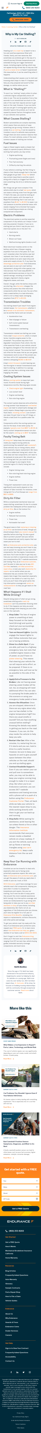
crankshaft (32, 445)
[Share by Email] (25, 42)
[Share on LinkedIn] (16, 42)
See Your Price (31, 3)
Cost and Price (9, 1041)
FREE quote (17, 928)
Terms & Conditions (20, 1424)
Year (4, 1181)
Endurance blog (28, 936)
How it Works (10, 1246)
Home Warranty (11, 1258)
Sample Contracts (12, 1288)
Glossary (8, 1284)
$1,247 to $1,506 (21, 202)
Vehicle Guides (11, 1301)
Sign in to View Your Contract (16, 1348)
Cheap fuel (26, 175)
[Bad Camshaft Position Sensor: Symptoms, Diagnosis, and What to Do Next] (20, 1123)
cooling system (15, 380)
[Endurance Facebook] (11, 1372)
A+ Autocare (19, 983)
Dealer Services (11, 1331)
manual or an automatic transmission (20, 310)
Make (5, 1187)
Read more (25, 990)
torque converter (18, 336)
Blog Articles (10, 1271)
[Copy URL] (30, 42)
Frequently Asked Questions (16, 1275)
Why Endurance (11, 1318)
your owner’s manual (26, 532)
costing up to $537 (21, 433)
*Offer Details (20, 1428)
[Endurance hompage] (20, 1223)
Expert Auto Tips (10, 1089)
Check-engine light (16, 388)
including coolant (19, 413)
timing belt (9, 440)
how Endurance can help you (18, 930)
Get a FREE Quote (20, 1208)
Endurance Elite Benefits (13, 915)
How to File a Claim (13, 1296)
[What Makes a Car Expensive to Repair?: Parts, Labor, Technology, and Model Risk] (20, 1027)
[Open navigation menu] (3, 8)
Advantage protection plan (14, 264)
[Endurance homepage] (13, 8)
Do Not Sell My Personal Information (20, 1420)
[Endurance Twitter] (23, 1372)
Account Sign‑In (16, 3)
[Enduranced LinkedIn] (17, 1372)
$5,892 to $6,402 (24, 360)
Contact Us (10, 1361)
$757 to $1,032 (20, 298)
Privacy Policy (20, 1413)
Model (5, 1193)
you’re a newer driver (12, 70)
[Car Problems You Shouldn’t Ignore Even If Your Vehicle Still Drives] (20, 1075)
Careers (8, 1335)
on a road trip (18, 51)
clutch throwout (14, 363)
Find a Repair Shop (12, 1292)
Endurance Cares (12, 1326)
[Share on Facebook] (11, 42)
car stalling (16, 130)
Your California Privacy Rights (20, 1416)
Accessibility (10, 1357)
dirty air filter (8, 509)
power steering (15, 658)
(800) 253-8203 (31, 933)
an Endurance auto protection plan (20, 545)
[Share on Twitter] (20, 42)
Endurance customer (28, 562)
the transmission (21, 308)
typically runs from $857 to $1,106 (22, 428)
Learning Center (12, 27)
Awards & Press (11, 1322)
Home (3, 27)
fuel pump (27, 190)
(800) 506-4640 (21, 20)
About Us (9, 1314)
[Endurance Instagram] (30, 1372)
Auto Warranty (11, 1279)
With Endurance (9, 884)
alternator (20, 286)
